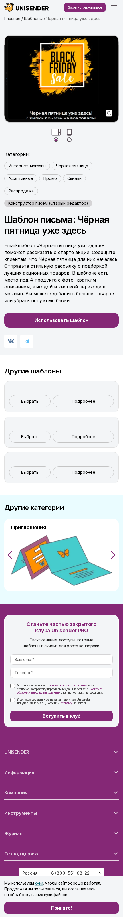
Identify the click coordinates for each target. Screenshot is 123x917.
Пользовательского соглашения (66, 685)
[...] (114, 7)
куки (39, 883)
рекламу (66, 703)
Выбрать (30, 401)
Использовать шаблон (61, 320)
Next (113, 555)
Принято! (61, 908)
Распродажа (21, 190)
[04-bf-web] (61, 79)
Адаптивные (21, 178)
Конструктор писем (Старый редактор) (48, 203)
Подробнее (83, 401)
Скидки (74, 178)
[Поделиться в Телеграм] (26, 341)
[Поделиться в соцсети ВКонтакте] (10, 341)
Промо (50, 178)
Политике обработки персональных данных (59, 690)
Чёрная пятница (72, 165)
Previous (10, 555)
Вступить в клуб (61, 716)
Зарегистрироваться (85, 7)
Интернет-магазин (27, 165)
